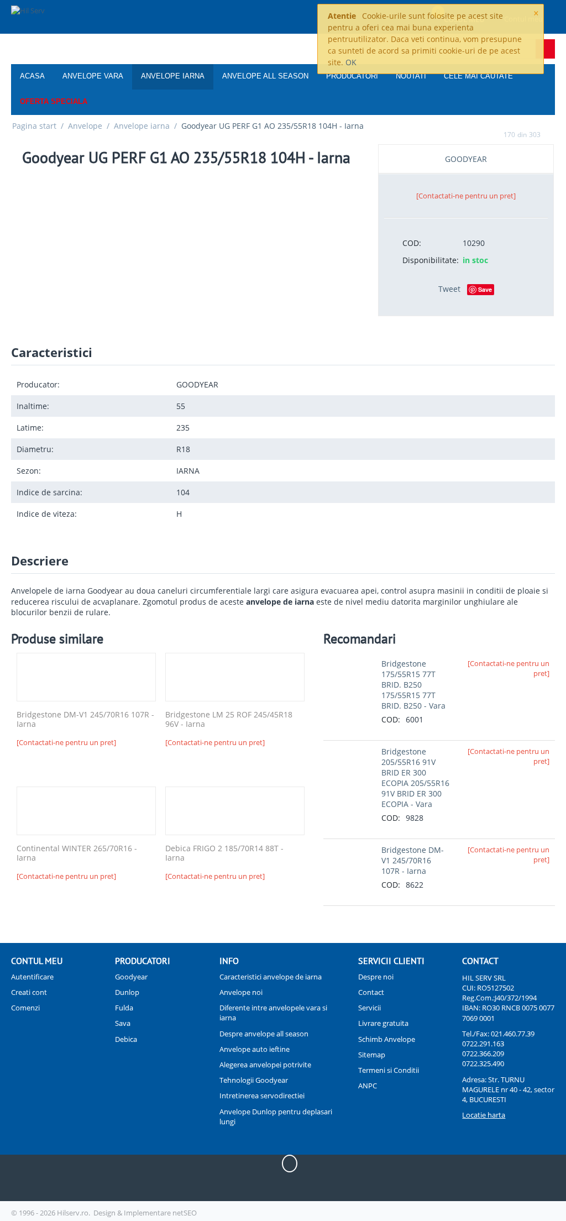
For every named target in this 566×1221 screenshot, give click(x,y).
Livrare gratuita (383, 1023)
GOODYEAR (466, 159)
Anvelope (85, 125)
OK (351, 62)
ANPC (367, 1086)
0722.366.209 (483, 1053)
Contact (371, 992)
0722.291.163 (483, 1044)
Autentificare (32, 977)
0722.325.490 (483, 1063)
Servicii (369, 1008)
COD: (411, 243)
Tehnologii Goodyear (253, 1080)
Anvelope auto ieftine (254, 1049)
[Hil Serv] (57, 18)
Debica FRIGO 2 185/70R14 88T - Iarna (224, 853)
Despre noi (376, 977)
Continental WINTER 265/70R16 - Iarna (77, 853)
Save (485, 289)
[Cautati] (545, 49)
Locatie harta (483, 1115)
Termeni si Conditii (388, 1070)
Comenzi (25, 1008)
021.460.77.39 (512, 1034)
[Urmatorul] (551, 134)
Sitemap (371, 1055)
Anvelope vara (92, 76)
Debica (126, 1039)
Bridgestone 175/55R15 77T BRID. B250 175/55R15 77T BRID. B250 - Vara (413, 684)
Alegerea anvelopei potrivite (265, 1065)
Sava (122, 1023)
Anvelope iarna (173, 76)
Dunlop (127, 992)
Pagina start (34, 125)
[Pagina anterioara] (493, 134)
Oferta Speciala (53, 101)
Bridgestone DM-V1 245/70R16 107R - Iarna (85, 719)
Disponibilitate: (428, 260)
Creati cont (29, 992)
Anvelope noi (241, 992)
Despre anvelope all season (263, 1034)
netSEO (184, 1213)
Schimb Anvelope (386, 1039)
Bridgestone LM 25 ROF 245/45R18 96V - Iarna (228, 719)
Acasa (32, 76)
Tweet (449, 289)
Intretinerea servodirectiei (262, 1096)
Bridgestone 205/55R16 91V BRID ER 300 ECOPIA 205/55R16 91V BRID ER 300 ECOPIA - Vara (415, 777)
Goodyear (131, 977)
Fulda (124, 1008)
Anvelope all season (265, 76)
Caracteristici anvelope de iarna (270, 977)
